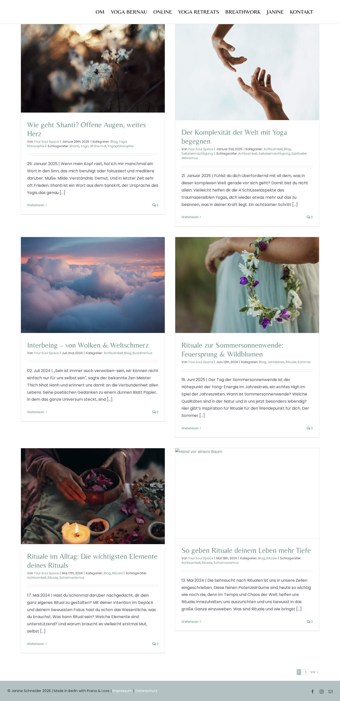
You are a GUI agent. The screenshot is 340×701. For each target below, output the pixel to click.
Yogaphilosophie (120, 146)
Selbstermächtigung (197, 153)
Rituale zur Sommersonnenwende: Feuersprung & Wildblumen (232, 349)
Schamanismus (71, 577)
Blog (114, 141)
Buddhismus (142, 353)
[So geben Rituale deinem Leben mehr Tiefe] (247, 493)
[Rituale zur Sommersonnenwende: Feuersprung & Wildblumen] (247, 285)
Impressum (122, 690)
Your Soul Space (46, 141)
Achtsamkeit (273, 149)
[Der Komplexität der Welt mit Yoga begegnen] (247, 72)
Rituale (291, 362)
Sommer (304, 362)
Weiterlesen (35, 205)
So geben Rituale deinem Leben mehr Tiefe (246, 550)
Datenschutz (146, 690)
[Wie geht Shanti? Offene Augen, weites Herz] (93, 68)
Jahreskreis (275, 362)
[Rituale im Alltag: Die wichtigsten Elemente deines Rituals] (93, 496)
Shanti (74, 146)
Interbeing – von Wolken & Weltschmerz (88, 345)
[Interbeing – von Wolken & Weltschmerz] (93, 285)
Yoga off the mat (93, 146)
